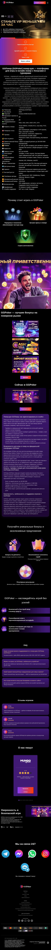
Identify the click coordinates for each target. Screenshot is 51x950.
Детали (25, 377)
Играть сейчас (25, 61)
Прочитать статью (28, 790)
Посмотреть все (25, 409)
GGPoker (21, 944)
